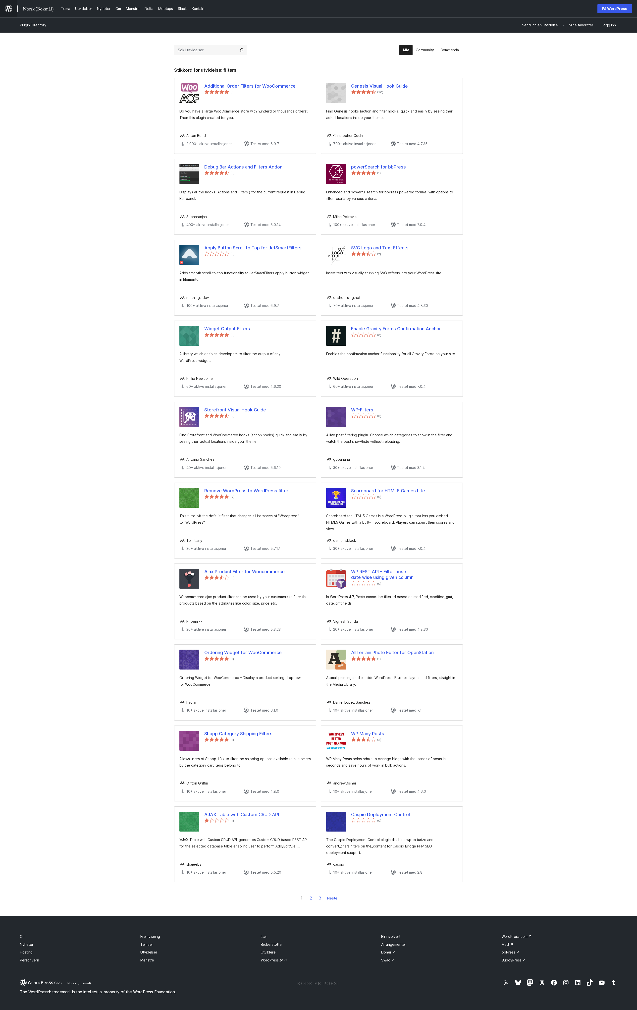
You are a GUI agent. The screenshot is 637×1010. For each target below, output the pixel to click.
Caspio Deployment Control (380, 814)
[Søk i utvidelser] (242, 50)
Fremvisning (150, 936)
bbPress (511, 952)
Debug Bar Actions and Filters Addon (243, 166)
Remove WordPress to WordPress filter (246, 490)
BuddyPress (514, 960)
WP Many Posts (367, 733)
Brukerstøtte (271, 944)
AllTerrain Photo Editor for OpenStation (392, 652)
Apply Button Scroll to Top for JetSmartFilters (253, 247)
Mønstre (147, 960)
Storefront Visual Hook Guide (235, 409)
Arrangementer (393, 944)
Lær (264, 936)
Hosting (26, 952)
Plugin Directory (33, 25)
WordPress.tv (274, 960)
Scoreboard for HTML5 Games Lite (388, 490)
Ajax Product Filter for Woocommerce (244, 571)
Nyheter (26, 944)
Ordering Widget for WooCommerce (243, 652)
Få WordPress (614, 8)
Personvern (29, 960)
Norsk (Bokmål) (79, 983)
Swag (388, 960)
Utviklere (268, 952)
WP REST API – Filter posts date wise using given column (382, 574)
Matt (507, 944)
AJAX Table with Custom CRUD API (241, 814)
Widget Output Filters (227, 328)
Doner (388, 952)
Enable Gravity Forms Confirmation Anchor (396, 328)
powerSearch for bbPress (378, 166)
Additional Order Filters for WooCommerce (250, 86)
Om (22, 936)
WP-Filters (362, 409)
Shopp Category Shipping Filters (238, 733)
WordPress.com (517, 936)
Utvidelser (148, 952)
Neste (332, 898)
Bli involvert (390, 936)
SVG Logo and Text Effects (380, 247)
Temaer (146, 944)
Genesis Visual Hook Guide (379, 86)
